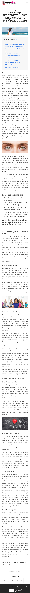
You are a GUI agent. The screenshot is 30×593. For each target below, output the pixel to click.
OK (11, 590)
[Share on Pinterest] (21, 580)
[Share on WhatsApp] (17, 580)
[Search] (24, 3)
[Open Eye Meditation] (15, 31)
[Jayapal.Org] (12, 3)
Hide (17, 39)
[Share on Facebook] (4, 580)
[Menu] (27, 2)
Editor (20, 571)
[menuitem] (24, 3)
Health (15, 10)
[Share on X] (9, 580)
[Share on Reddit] (26, 580)
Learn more (18, 590)
